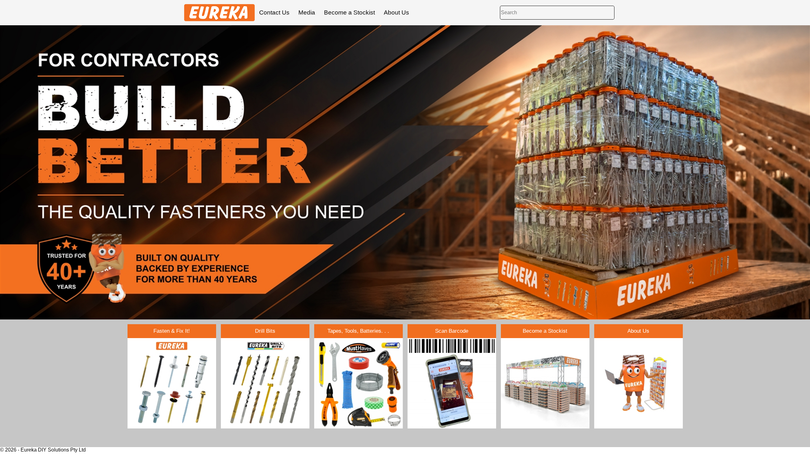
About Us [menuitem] (396, 12)
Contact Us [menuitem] (274, 12)
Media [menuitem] (306, 12)
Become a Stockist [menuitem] (349, 12)
